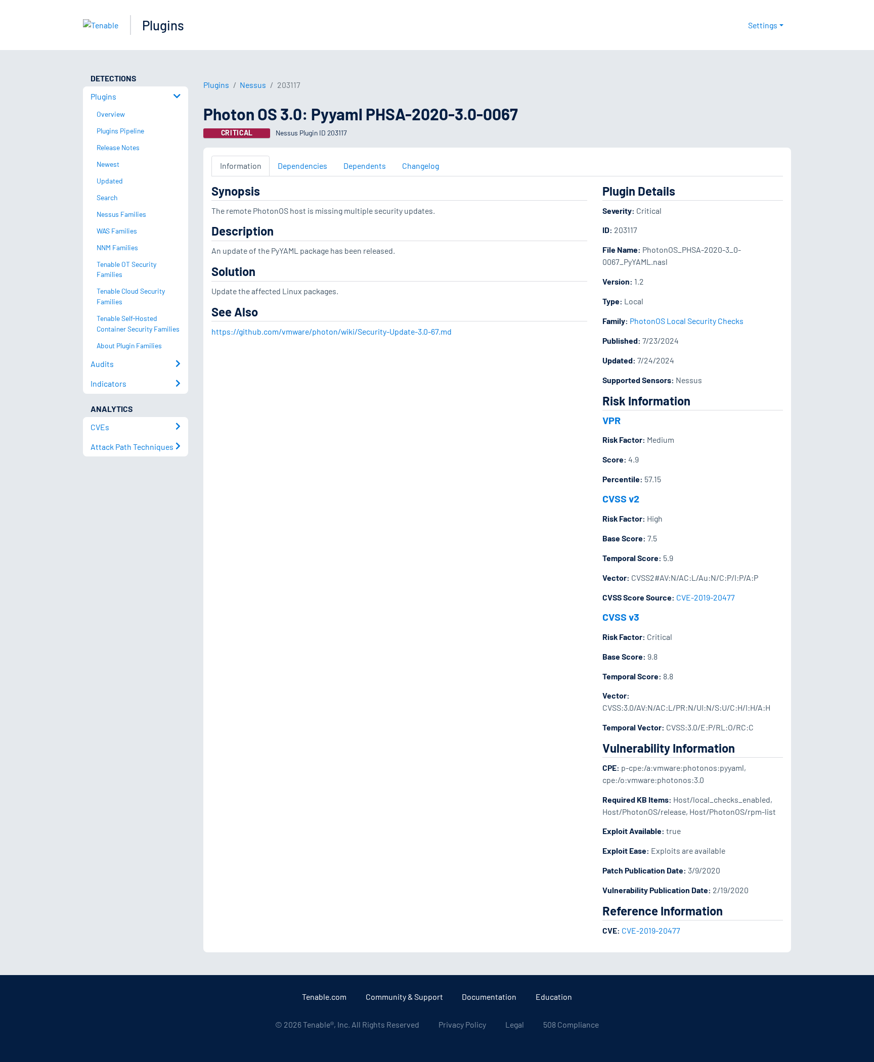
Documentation (489, 996)
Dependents (364, 165)
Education (554, 996)
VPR (611, 420)
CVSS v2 (620, 498)
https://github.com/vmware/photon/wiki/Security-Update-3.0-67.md (331, 331)
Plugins (163, 25)
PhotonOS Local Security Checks (687, 321)
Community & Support (404, 996)
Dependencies (302, 165)
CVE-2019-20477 (705, 597)
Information (240, 165)
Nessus (253, 84)
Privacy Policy (462, 1024)
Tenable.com (324, 996)
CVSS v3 (620, 617)
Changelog (420, 165)
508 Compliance (571, 1024)
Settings (762, 25)
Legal (514, 1024)
